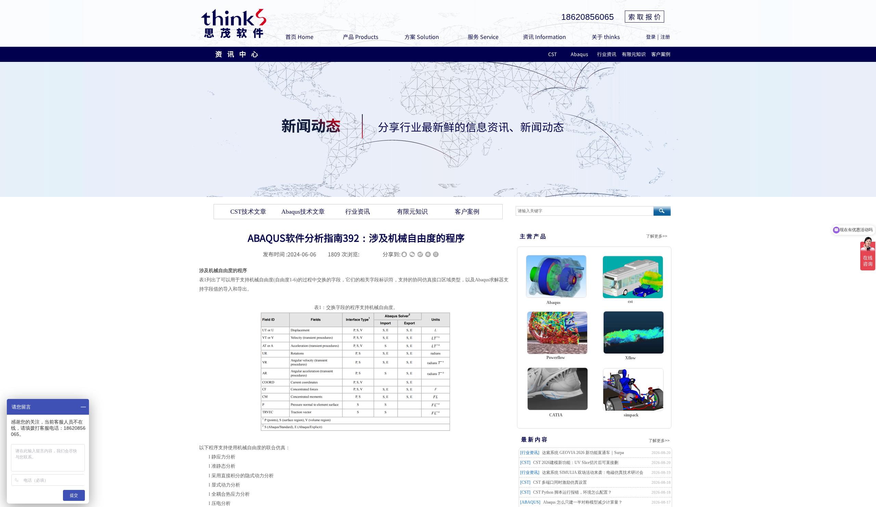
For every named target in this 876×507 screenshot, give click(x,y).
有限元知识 (633, 54)
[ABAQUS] (530, 502)
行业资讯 (606, 54)
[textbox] (585, 211)
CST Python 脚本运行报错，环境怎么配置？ (572, 492)
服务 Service (483, 36)
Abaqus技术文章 (303, 211)
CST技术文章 (248, 211)
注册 (665, 36)
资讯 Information (544, 36)
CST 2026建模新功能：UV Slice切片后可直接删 (575, 462)
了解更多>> (656, 236)
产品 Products (360, 36)
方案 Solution (421, 36)
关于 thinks (606, 36)
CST (552, 54)
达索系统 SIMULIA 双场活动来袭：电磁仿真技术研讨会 (592, 472)
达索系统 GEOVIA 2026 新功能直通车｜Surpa (583, 452)
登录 (651, 36)
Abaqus (579, 54)
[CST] (525, 462)
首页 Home (299, 36)
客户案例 (660, 54)
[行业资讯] (529, 452)
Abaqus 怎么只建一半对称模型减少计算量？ (582, 502)
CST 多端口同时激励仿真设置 (560, 482)
